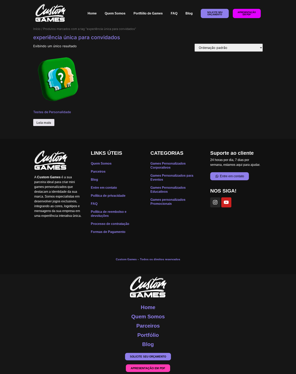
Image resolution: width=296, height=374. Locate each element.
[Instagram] (215, 202)
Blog (189, 13)
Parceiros (98, 171)
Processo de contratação (110, 223)
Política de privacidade (108, 195)
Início (36, 29)
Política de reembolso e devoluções (108, 213)
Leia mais (43, 123)
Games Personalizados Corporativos (168, 165)
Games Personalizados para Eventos (171, 177)
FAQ (174, 13)
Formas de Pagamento (108, 232)
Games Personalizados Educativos (168, 189)
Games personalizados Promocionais (167, 201)
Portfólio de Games (148, 13)
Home (92, 13)
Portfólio (148, 335)
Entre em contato (104, 187)
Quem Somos (115, 13)
